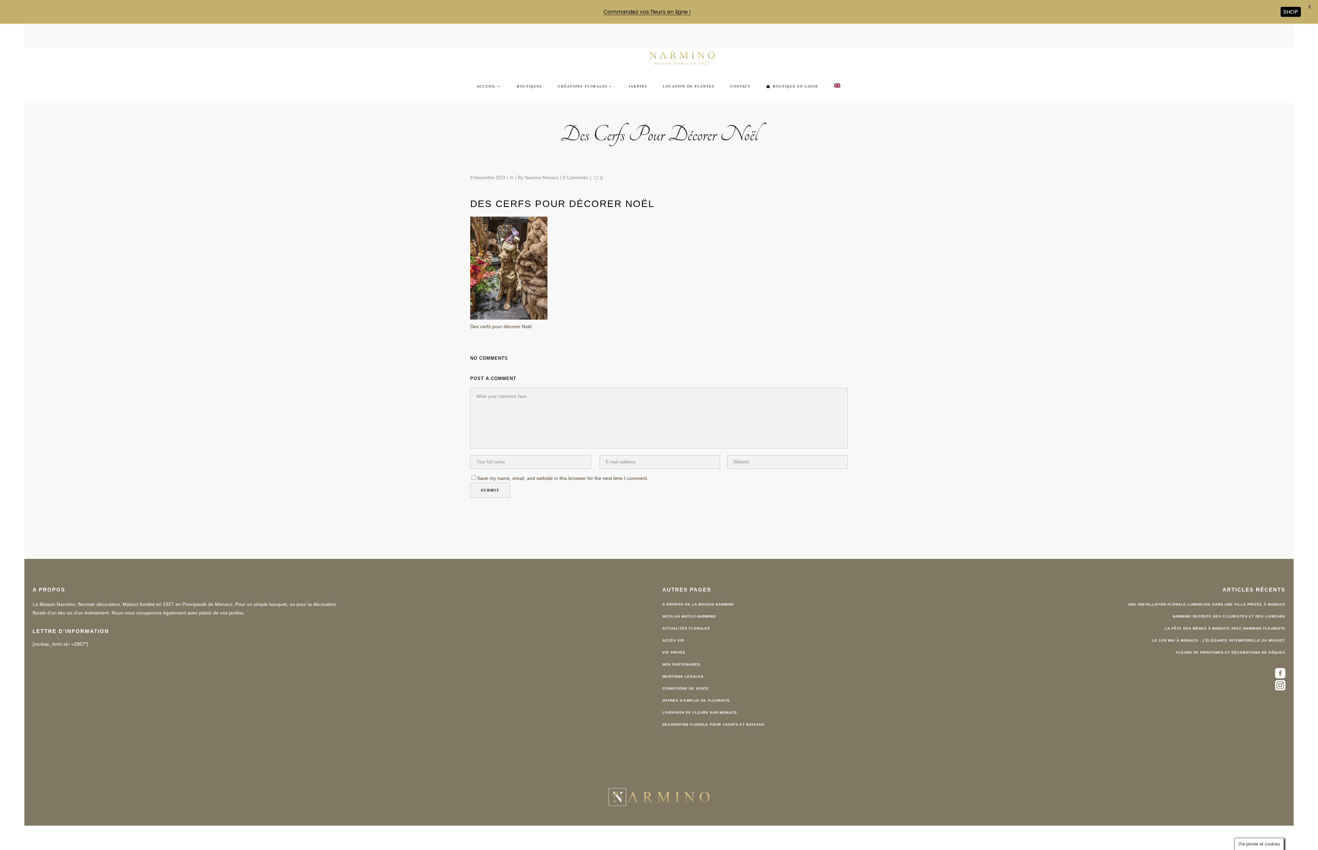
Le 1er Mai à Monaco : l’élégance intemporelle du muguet (1218, 628)
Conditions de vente (685, 676)
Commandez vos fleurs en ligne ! (647, 12)
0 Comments (575, 165)
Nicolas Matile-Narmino (689, 604)
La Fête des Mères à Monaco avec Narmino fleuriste (1225, 616)
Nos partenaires (681, 652)
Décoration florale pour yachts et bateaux (713, 712)
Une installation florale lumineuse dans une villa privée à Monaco (1206, 592)
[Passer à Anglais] (837, 74)
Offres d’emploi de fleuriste (696, 688)
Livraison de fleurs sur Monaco (699, 700)
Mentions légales (683, 664)
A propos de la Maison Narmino (698, 592)
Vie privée (674, 640)
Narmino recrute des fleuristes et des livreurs (1229, 604)
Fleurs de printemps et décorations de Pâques (1230, 640)
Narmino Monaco (541, 165)
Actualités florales (686, 616)
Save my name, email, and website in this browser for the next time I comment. (562, 466)
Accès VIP (673, 628)
